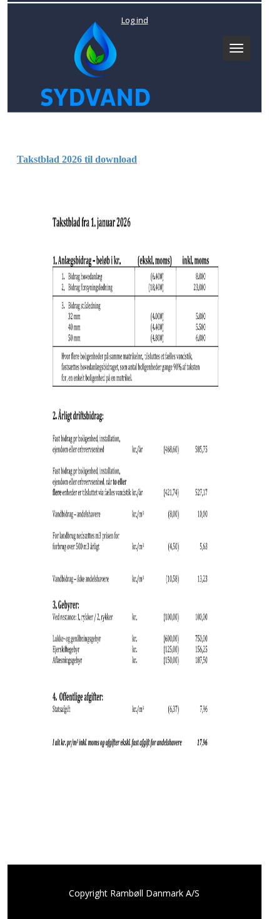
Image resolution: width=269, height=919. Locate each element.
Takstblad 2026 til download (77, 159)
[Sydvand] (92, 61)
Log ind (134, 20)
